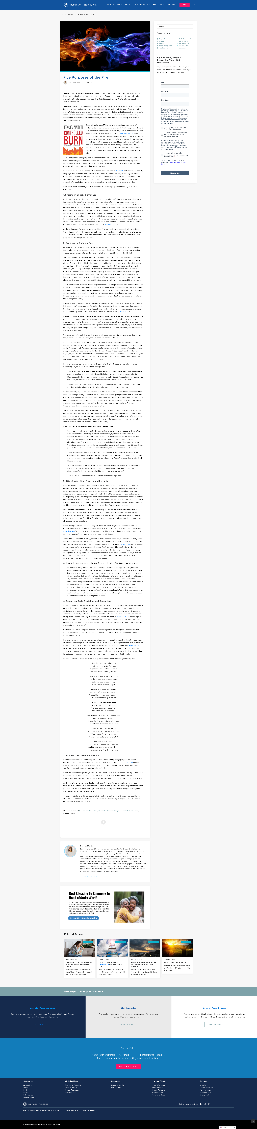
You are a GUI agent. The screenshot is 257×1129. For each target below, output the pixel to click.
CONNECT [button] (171, 5)
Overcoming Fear (165, 45)
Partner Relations (158, 1090)
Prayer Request (164, 39)
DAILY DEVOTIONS (113, 5)
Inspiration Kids (70, 1092)
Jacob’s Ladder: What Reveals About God (110, 964)
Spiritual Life (72, 14)
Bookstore (182, 48)
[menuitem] (114, 5)
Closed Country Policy (89, 1110)
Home (64, 14)
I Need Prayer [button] (214, 1024)
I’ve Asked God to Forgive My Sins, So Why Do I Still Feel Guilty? (79, 964)
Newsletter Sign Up (117, 1085)
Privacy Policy (47, 1110)
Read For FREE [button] (128, 1024)
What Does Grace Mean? (175, 962)
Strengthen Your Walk (73, 1085)
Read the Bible (184, 45)
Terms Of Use (34, 1110)
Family (25, 1092)
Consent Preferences (71, 1110)
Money (161, 41)
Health (161, 43)
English (225, 1127)
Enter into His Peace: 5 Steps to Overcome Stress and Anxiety (144, 964)
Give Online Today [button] (128, 1066)
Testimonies (163, 48)
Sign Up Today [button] (42, 1024)
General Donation (158, 1085)
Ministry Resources (72, 1090)
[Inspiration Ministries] (80, 5)
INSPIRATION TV (158, 5)
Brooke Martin (76, 82)
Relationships (28, 1095)
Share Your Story (205, 1092)
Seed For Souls (157, 1088)
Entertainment (28, 1097)
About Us (203, 1085)
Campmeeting (157, 1092)
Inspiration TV (184, 43)
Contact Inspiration (206, 1088)
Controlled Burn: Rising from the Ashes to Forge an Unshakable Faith (108, 811)
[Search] (175, 26)
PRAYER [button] (127, 5)
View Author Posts (90, 876)
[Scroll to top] (253, 1121)
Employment (204, 1095)
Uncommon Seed (158, 1095)
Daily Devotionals (185, 39)
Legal (25, 1110)
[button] (184, 5)
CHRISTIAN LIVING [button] (141, 5)
